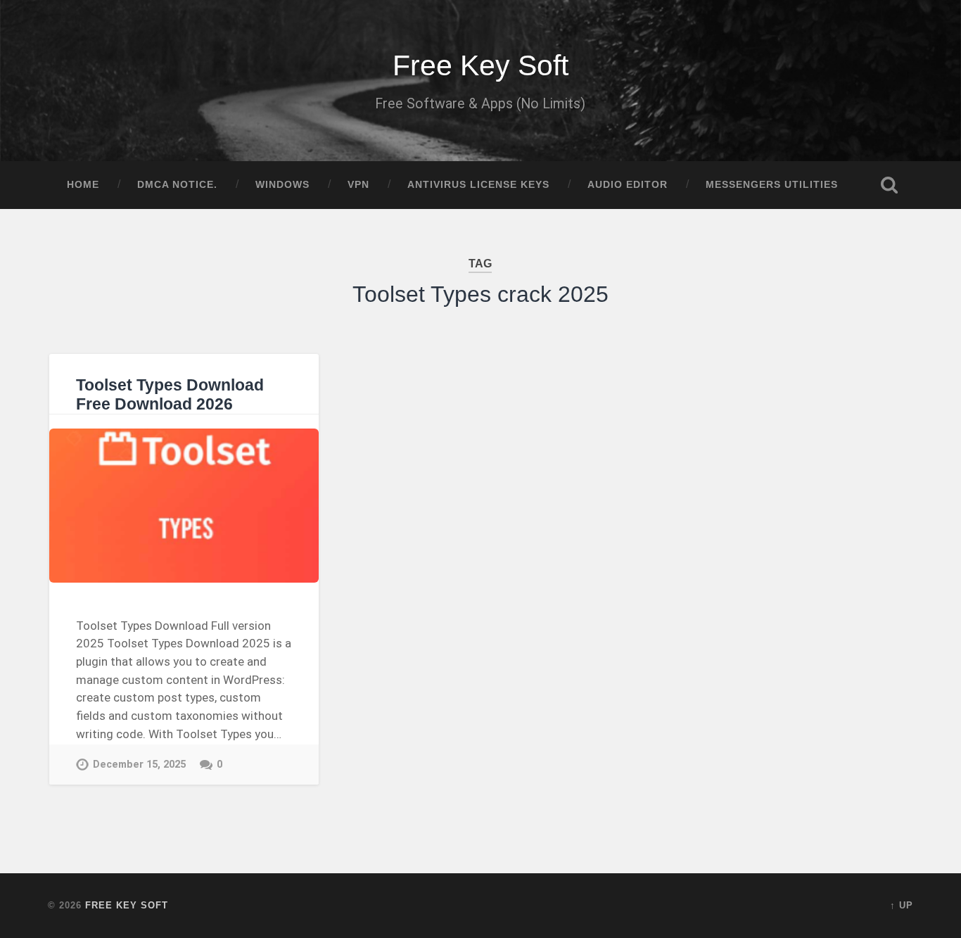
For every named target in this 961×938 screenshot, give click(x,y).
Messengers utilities (772, 184)
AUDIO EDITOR (627, 184)
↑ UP (901, 905)
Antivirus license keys (478, 184)
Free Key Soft (480, 65)
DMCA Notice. (177, 184)
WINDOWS (282, 184)
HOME (83, 184)
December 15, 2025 (139, 765)
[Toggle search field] (889, 185)
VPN (358, 184)
